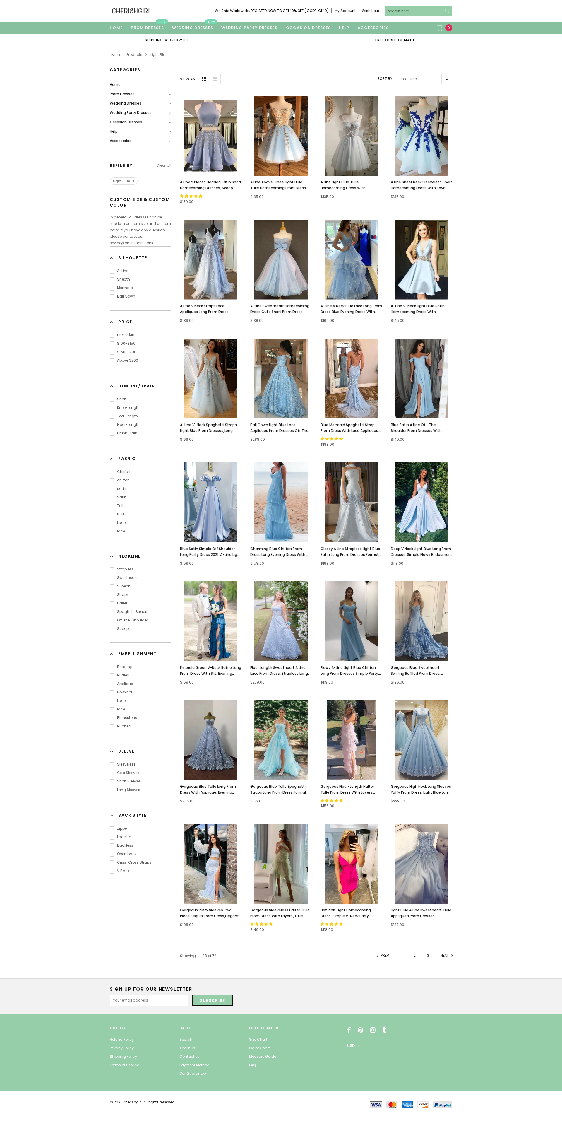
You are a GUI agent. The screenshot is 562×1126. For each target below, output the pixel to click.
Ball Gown (126, 296)
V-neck (123, 586)
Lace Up (124, 836)
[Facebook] (349, 1030)
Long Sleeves (128, 789)
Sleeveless (126, 764)
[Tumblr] (384, 1030)
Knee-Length (128, 407)
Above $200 (127, 360)
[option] (167, 40)
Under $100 (127, 334)
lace (121, 531)
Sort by (385, 78)
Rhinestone (127, 717)
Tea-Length (127, 416)
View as (187, 78)
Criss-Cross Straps (134, 862)
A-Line (122, 270)
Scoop (123, 628)
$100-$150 (126, 343)
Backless (125, 845)
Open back (126, 853)
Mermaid (125, 287)
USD (351, 1045)
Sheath (123, 279)
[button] (191, 196)
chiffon (123, 480)
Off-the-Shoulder (132, 620)
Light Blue (123, 181)
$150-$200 (126, 351)
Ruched (124, 726)
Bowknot (124, 692)
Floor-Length (128, 424)
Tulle (121, 505)
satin (121, 488)
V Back (123, 870)
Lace (121, 522)
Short (121, 399)
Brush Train (127, 432)
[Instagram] (373, 1030)
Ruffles (123, 675)
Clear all (163, 165)
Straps (123, 594)
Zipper (122, 828)
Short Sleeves (129, 781)
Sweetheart (127, 577)
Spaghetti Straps (132, 611)
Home (115, 54)
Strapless (125, 569)
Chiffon (123, 471)
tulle (120, 514)
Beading (125, 666)
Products (134, 54)
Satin (121, 497)
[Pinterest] (360, 1030)
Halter (122, 603)
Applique (125, 683)
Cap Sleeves (128, 772)
